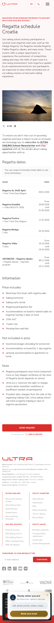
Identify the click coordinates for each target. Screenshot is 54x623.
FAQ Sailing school (13, 533)
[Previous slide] (4, 126)
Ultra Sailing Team (13, 505)
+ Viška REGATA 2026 (13, 207)
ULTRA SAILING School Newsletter (25, 144)
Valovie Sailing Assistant (11, 517)
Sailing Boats (38, 499)
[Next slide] (14, 126)
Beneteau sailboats (40, 530)
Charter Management (41, 543)
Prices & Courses (12, 530)
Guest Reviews (11, 509)
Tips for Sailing (38, 514)
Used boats (37, 540)
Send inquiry (27, 427)
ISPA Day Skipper (12, 545)
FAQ (34, 506)
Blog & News (38, 517)
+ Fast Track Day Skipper (14, 193)
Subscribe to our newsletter (18, 553)
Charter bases (11, 512)
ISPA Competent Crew (14, 541)
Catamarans (37, 502)
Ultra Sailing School (13, 537)
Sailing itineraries (39, 510)
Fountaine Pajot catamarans (39, 534)
